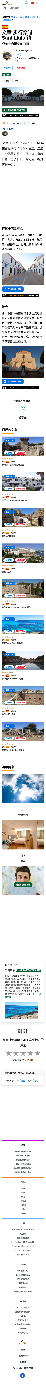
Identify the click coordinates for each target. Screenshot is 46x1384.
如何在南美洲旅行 (23, 1275)
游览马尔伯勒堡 (9, 536)
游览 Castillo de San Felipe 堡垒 (16, 607)
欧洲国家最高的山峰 (23, 1151)
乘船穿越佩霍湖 (23, 1238)
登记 (23, 1081)
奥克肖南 (23, 1234)
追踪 (17, 55)
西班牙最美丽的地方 (23, 1172)
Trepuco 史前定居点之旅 (13, 465)
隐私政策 (23, 1362)
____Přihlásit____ (26, 3)
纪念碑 (6, 81)
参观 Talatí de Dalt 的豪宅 (13, 750)
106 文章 (25, 58)
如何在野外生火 (23, 1271)
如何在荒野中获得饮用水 (23, 1292)
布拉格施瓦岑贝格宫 (23, 1324)
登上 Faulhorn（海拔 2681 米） (23, 1242)
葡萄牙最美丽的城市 (23, 1164)
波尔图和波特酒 (23, 1279)
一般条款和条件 (23, 1356)
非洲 (23, 1188)
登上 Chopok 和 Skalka (23, 1250)
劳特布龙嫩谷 (23, 1320)
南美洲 (23, 1201)
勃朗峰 (23, 1316)
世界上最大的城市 (23, 1156)
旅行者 (23, 1350)
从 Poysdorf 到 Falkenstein (23, 1246)
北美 (23, 1209)
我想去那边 (21, 68)
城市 (16, 81)
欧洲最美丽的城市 (23, 1160)
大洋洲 (23, 1205)
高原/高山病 (23, 1283)
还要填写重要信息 (23, 885)
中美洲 (23, 1213)
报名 (36, 1081)
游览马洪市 (7, 572)
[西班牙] (8, 462)
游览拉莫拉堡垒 (9, 714)
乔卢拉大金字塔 (23, 1308)
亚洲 (23, 1193)
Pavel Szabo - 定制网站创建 (23, 1368)
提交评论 (6, 75)
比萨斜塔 (23, 1328)
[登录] (23, 408)
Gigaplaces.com (7, 3)
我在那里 (7, 68)
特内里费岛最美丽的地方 (23, 1168)
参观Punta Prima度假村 (12, 643)
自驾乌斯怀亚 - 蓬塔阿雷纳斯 (23, 1230)
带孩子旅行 (23, 1287)
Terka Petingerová (15, 295)
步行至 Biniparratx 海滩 (12, 679)
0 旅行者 (29, 1060)
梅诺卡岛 (13, 461)
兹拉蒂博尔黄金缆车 (23, 1312)
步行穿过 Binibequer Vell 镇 (14, 500)
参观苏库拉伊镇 (23, 1255)
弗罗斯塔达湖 (23, 1333)
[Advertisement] (23, 197)
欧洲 (3, 461)
